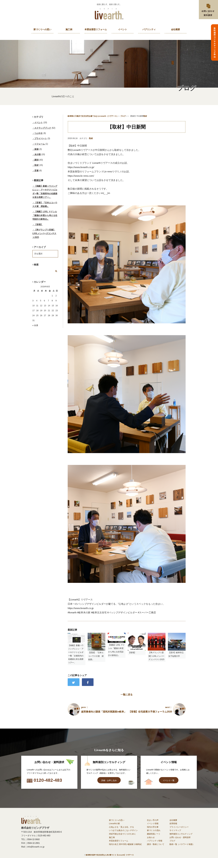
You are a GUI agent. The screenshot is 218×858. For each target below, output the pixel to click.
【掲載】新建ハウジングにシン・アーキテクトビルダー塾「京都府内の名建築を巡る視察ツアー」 (44, 191)
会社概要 (175, 29)
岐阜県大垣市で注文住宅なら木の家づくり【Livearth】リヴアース (110, 855)
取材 (91, 138)
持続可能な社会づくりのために (122, 834)
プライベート (40, 138)
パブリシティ (149, 29)
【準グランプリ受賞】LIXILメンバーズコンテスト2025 (44, 233)
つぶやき (38, 133)
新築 (36, 149)
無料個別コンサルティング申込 (214, 42)
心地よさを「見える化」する (121, 827)
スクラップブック (42, 128)
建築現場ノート (153, 834)
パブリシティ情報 (154, 841)
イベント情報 (152, 823)
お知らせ (151, 837)
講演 (36, 160)
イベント (122, 29)
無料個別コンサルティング (180, 834)
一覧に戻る (127, 694)
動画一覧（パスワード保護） (181, 844)
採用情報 (173, 823)
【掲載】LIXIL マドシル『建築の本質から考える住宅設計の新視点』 (44, 215)
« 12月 (35, 325)
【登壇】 (38, 224)
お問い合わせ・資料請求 (180, 837)
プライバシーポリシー (179, 827)
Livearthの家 (114, 823)
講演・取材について (155, 844)
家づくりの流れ (153, 830)
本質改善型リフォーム (96, 29)
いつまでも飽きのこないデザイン (123, 830)
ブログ (172, 841)
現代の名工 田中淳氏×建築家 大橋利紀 (125, 844)
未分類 (37, 154)
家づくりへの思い (42, 29)
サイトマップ (175, 830)
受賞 (36, 170)
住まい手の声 (152, 820)
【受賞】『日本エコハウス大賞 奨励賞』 (44, 204)
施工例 (69, 29)
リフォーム (39, 144)
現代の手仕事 (152, 827)
